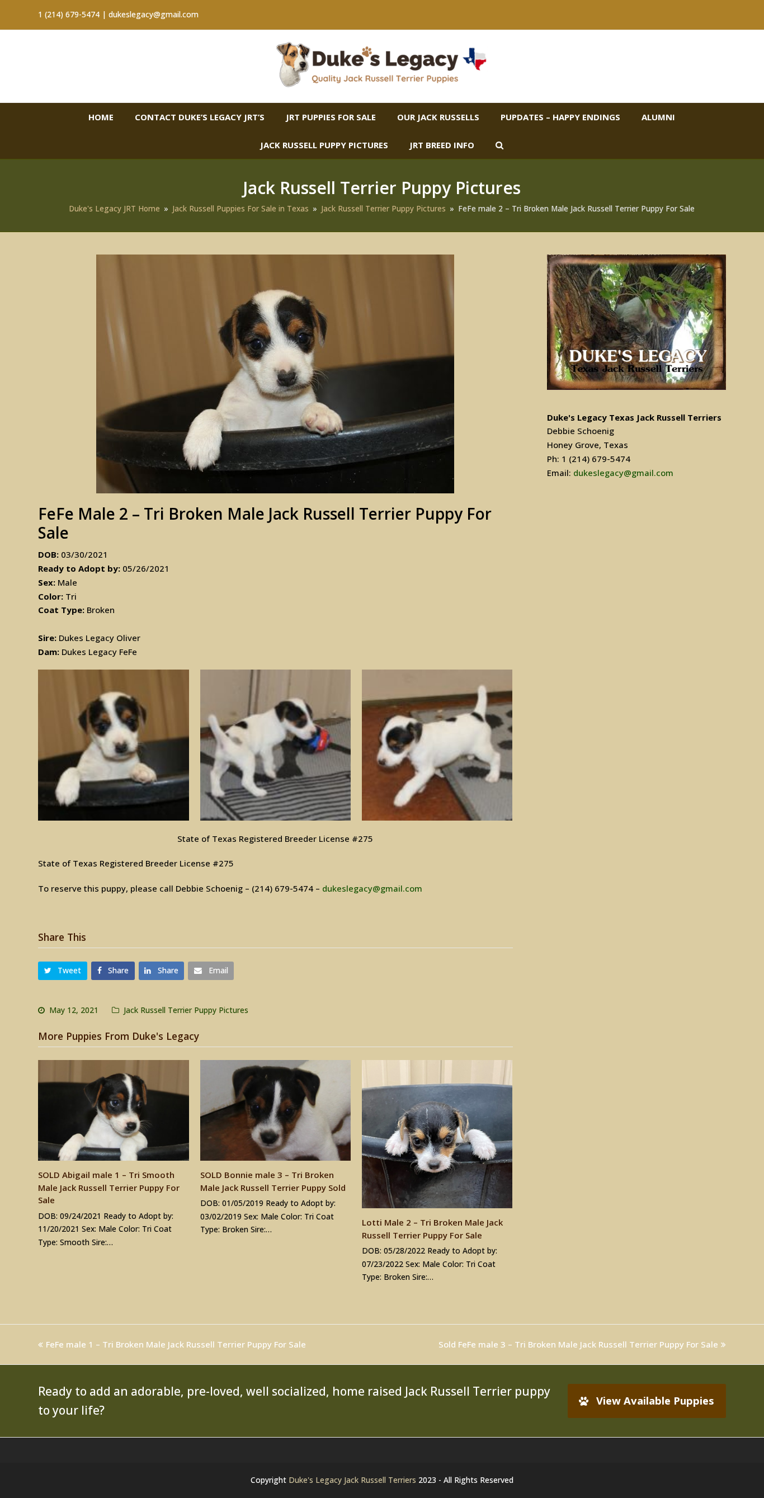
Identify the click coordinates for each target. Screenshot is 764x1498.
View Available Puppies (655, 1400)
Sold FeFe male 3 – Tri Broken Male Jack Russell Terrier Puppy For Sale (578, 1344)
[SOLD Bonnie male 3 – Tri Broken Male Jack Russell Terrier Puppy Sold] (275, 1110)
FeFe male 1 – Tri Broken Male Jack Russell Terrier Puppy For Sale (176, 1344)
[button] (62, 971)
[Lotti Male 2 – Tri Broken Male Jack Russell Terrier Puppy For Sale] (437, 1134)
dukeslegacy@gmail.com (372, 888)
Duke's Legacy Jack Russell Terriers (352, 1480)
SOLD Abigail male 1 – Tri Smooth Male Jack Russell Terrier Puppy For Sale (109, 1187)
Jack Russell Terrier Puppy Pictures (186, 1010)
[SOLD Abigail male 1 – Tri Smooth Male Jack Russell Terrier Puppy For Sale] (113, 1110)
